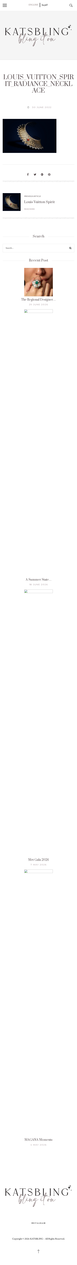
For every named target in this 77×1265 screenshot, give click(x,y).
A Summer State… (39, 580)
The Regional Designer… (38, 300)
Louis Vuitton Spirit (39, 202)
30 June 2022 (42, 107)
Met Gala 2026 (38, 860)
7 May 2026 (39, 864)
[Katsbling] (38, 35)
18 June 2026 (38, 584)
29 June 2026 (38, 304)
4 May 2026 (38, 1144)
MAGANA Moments (38, 1140)
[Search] (70, 248)
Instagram (38, 1223)
